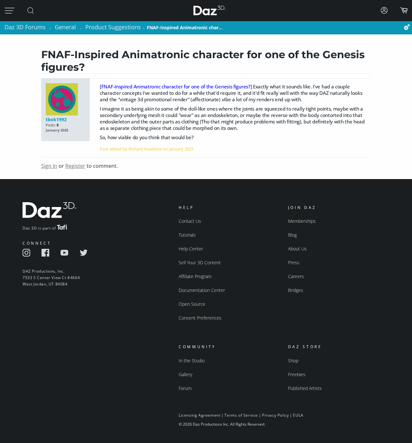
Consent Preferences (200, 318)
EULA (298, 415)
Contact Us (190, 221)
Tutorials (187, 235)
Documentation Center (202, 290)
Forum (185, 388)
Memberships (302, 221)
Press (293, 262)
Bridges (295, 290)
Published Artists (305, 388)
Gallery (185, 374)
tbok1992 (56, 119)
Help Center (191, 249)
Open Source (192, 304)
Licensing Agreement (199, 415)
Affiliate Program (195, 276)
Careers (296, 276)
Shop (293, 360)
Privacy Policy (275, 415)
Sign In (49, 165)
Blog (292, 235)
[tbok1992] (65, 99)
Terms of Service (241, 415)
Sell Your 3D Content (200, 262)
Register (75, 165)
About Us (297, 249)
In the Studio (192, 360)
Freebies (296, 374)
